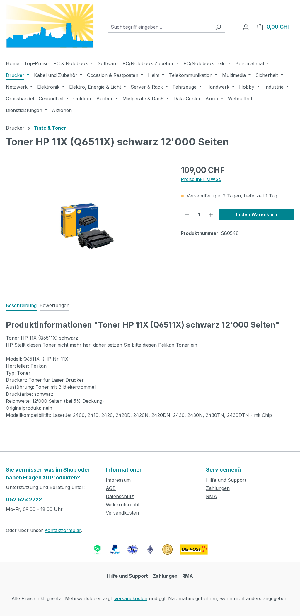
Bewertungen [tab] (54, 305)
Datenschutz (120, 496)
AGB (111, 488)
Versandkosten (122, 513)
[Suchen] (218, 27)
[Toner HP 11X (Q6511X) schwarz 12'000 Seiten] (87, 227)
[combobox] (160, 27)
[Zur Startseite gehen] (50, 26)
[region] (87, 227)
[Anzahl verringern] (187, 214)
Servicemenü (223, 470)
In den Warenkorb (256, 214)
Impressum (118, 480)
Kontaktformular (63, 530)
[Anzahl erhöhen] (211, 214)
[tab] (21, 305)
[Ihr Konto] (246, 27)
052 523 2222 (24, 499)
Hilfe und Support (226, 480)
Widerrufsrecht (122, 504)
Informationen (124, 470)
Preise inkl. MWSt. (201, 179)
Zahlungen (218, 488)
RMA (211, 496)
